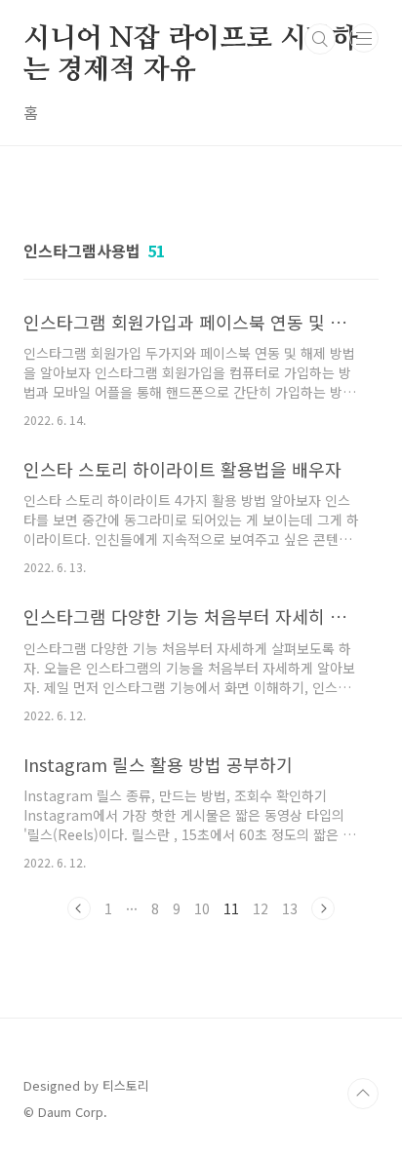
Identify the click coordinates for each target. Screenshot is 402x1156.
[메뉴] (364, 38)
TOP (363, 1093)
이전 (79, 908)
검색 (320, 39)
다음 (323, 908)
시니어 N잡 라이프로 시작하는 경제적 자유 (190, 40)
